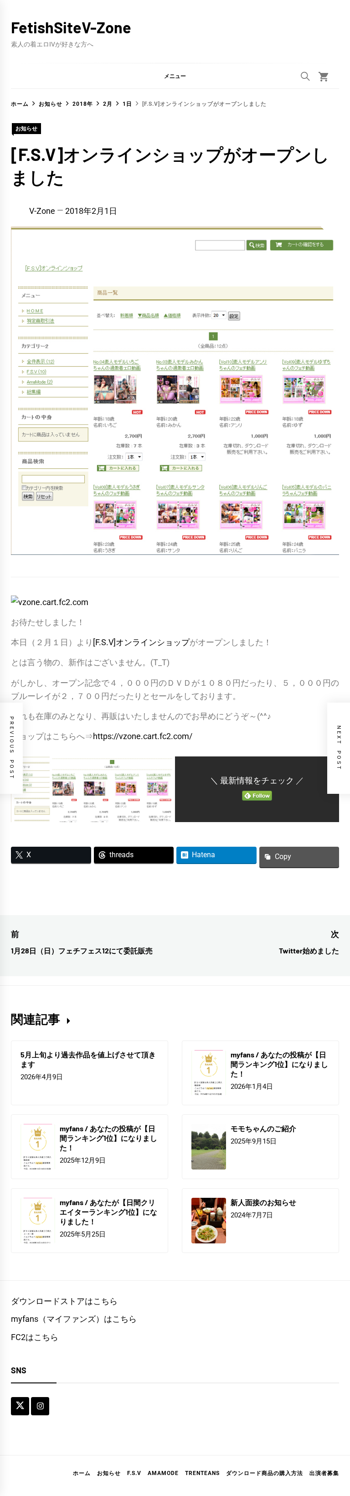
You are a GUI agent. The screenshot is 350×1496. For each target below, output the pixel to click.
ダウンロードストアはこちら (64, 1301)
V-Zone (42, 211)
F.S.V (134, 1473)
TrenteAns (202, 1473)
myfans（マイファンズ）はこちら (74, 1319)
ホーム (82, 1473)
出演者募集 (324, 1473)
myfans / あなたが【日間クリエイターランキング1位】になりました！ (108, 1212)
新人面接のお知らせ (263, 1202)
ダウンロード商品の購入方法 (264, 1473)
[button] (175, 75)
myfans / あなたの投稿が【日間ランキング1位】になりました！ (279, 1064)
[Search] (305, 76)
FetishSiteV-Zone (71, 27)
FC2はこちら (34, 1337)
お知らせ (26, 128)
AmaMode (163, 1473)
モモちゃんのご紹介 (263, 1128)
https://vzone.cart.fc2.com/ (142, 736)
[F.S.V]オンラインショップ (141, 642)
